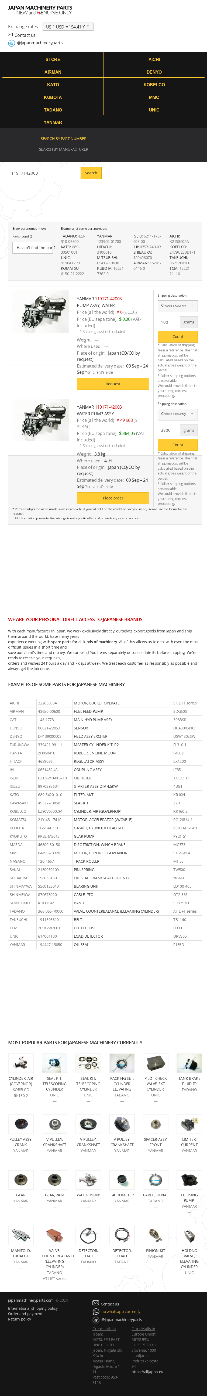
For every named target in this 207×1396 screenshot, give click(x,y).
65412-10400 (108, 262)
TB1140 (179, 919)
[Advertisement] (105, 567)
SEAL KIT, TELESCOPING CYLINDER (54, 1084)
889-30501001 (70, 249)
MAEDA (16, 844)
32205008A (47, 703)
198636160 (47, 877)
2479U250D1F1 (182, 252)
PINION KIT (155, 1250)
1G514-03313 (49, 827)
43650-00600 (49, 711)
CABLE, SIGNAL (155, 1194)
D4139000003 (49, 736)
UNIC (154, 110)
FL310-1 (180, 744)
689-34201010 (50, 794)
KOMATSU (18, 819)
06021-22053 (49, 728)
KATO (53, 84)
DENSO (16, 728)
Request (113, 383)
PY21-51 (180, 836)
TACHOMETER (122, 1194)
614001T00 (47, 936)
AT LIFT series (184, 911)
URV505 (180, 936)
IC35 (177, 769)
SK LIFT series (184, 703)
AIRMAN (52, 72)
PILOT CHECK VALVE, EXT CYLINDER (155, 1084)
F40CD (178, 752)
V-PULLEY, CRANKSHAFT (54, 1142)
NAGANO (18, 861)
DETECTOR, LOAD (88, 1253)
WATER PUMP (88, 1194)
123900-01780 (109, 241)
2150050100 (48, 869)
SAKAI (15, 869)
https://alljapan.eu (147, 1371)
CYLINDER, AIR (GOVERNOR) (21, 1081)
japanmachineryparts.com (30, 1300)
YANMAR (53, 122)
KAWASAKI (18, 802)
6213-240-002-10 (52, 777)
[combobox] (68, 27)
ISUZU (15, 786)
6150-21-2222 (72, 273)
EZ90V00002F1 (50, 811)
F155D (178, 944)
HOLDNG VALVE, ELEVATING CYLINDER (189, 1258)
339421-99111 (50, 744)
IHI (12, 769)
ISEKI (14, 777)
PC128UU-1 (182, 819)
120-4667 (46, 861)
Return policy (19, 1319)
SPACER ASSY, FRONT (155, 1142)
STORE (53, 59)
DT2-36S (180, 894)
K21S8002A (179, 241)
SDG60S (180, 711)
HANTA (16, 752)
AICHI (154, 59)
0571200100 (180, 262)
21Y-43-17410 (49, 819)
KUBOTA (53, 97)
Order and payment (25, 1313)
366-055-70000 (50, 911)
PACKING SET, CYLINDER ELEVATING (122, 1084)
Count (177, 336)
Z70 (176, 802)
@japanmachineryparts (40, 43)
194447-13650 (50, 944)
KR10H (179, 794)
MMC (154, 97)
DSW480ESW (184, 736)
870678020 (47, 894)
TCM (14, 927)
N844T (178, 877)
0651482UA (47, 769)
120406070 (142, 257)
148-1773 (46, 719)
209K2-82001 (49, 927)
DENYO (154, 72)
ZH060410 (46, 752)
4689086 (45, 761)
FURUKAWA (19, 744)
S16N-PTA (181, 852)
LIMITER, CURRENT (189, 1142)
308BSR (179, 719)
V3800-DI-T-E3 (185, 827)
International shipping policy (32, 1308)
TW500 (179, 869)
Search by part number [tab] (63, 138)
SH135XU (181, 902)
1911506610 (48, 919)
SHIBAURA (18, 877)
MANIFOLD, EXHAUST (20, 1253)
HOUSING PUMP (189, 1197)
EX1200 (179, 761)
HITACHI (16, 761)
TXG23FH (181, 777)
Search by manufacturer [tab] (63, 149)
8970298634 (48, 786)
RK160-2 (180, 811)
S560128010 (48, 886)
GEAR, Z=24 (54, 1194)
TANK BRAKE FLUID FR (189, 1081)
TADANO (53, 110)
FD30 (177, 927)
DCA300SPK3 (184, 728)
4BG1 (177, 786)
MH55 (178, 861)
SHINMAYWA (21, 886)
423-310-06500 (73, 238)
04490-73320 (49, 852)
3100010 (104, 252)
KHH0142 (46, 902)
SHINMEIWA (20, 894)
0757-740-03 (150, 246)
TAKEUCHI (18, 919)
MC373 (179, 844)
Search (91, 172)
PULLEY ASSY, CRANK (20, 1142)
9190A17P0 (70, 262)
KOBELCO (154, 84)
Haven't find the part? (35, 247)
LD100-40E (182, 886)
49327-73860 (49, 802)
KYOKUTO (18, 836)
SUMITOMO (20, 902)
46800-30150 (49, 844)
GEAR (21, 1194)
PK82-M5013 (49, 836)
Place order (113, 498)
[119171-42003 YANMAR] (40, 311)
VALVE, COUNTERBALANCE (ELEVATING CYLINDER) (58, 1258)
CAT (13, 719)
